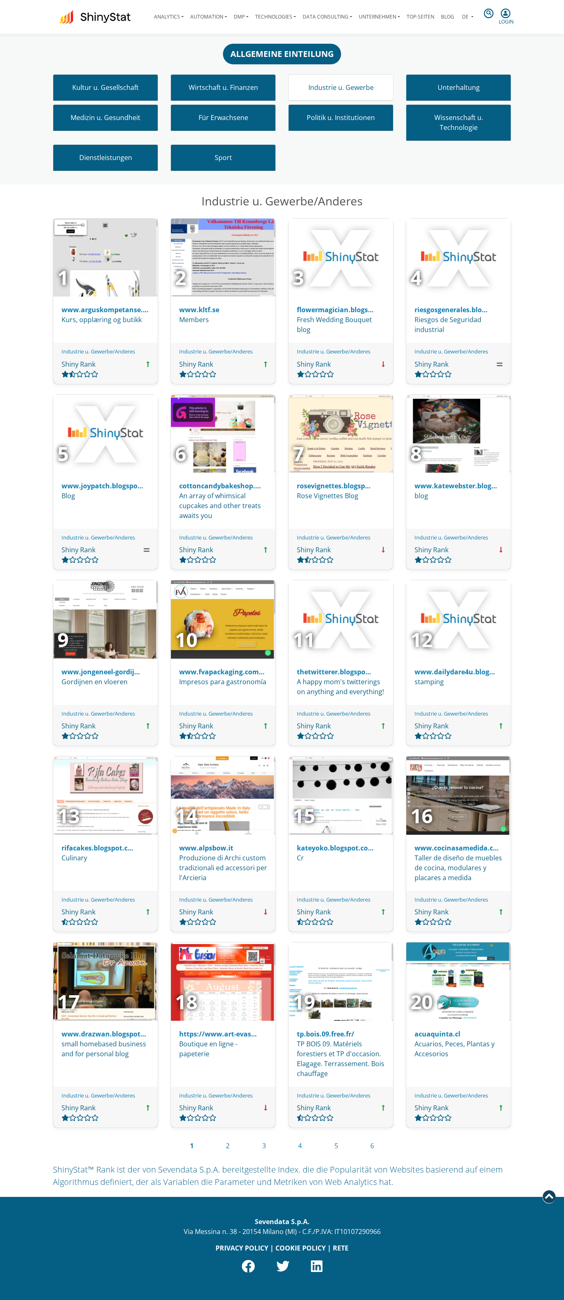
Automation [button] (206, 16)
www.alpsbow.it (206, 848)
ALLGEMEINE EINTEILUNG (282, 53)
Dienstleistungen (105, 157)
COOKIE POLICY (300, 1248)
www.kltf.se (199, 309)
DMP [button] (239, 16)
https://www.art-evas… (218, 1034)
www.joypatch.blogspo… (102, 485)
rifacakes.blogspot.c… (97, 848)
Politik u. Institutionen (341, 117)
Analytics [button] (167, 16)
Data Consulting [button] (325, 16)
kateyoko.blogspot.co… (335, 848)
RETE (340, 1248)
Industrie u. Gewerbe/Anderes (98, 351)
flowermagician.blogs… (335, 309)
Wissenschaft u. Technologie (458, 122)
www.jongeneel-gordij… (101, 671)
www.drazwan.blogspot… (104, 1034)
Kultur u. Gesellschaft (105, 87)
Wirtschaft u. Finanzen (223, 87)
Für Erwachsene (223, 117)
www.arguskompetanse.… (105, 309)
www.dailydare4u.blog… (455, 671)
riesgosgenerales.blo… (451, 309)
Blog (447, 16)
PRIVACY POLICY (242, 1248)
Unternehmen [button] (377, 16)
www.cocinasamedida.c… (457, 848)
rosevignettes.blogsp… (334, 485)
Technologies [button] (273, 16)
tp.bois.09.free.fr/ (325, 1034)
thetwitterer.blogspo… (334, 671)
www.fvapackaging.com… (222, 671)
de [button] (465, 16)
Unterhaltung (459, 87)
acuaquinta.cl (437, 1034)
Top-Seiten (420, 16)
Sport (223, 157)
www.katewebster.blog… (456, 485)
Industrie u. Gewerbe (341, 87)
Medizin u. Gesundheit (105, 117)
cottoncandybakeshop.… (220, 485)
